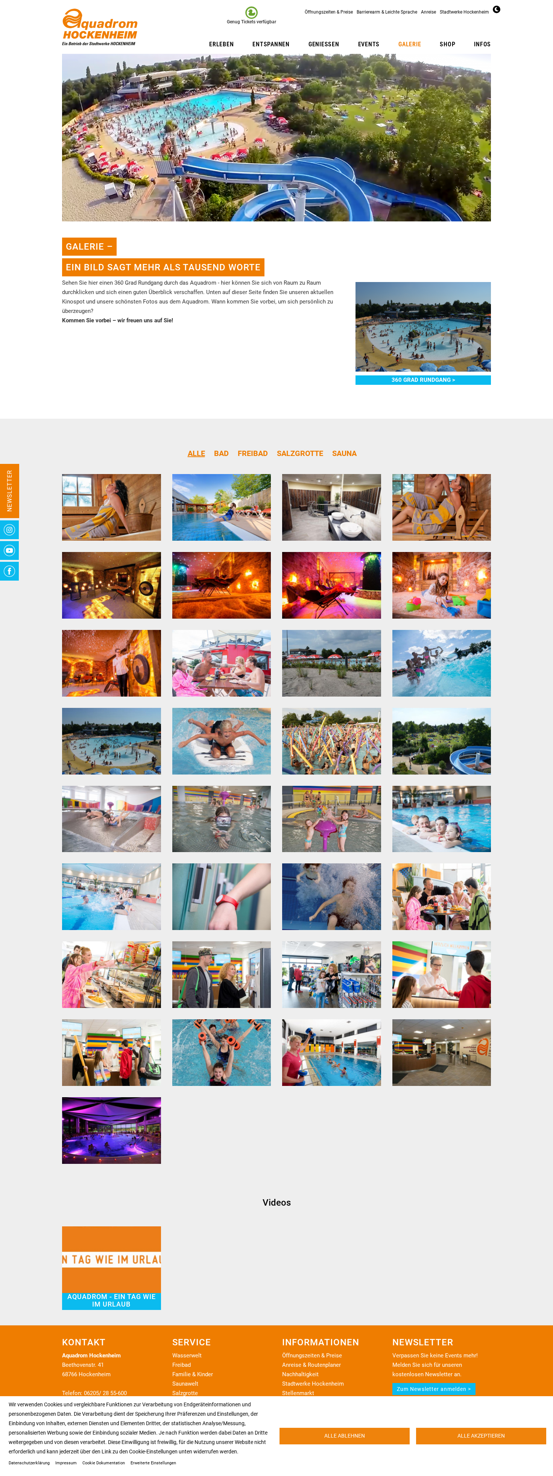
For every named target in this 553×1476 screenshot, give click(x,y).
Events (369, 44)
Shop (447, 44)
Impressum (66, 1462)
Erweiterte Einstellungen (153, 1462)
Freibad (253, 453)
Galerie (409, 44)
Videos (277, 1203)
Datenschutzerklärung (29, 1462)
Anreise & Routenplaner (311, 1365)
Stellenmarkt (298, 1393)
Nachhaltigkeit (300, 1374)
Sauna (344, 453)
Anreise (428, 12)
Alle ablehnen (344, 1436)
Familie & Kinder (192, 1374)
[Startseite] (102, 27)
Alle (196, 453)
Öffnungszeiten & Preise (329, 12)
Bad (221, 453)
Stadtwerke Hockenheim (464, 12)
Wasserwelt (187, 1355)
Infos (482, 44)
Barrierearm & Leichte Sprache (387, 12)
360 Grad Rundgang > (423, 380)
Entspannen (271, 44)
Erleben (221, 44)
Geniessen (323, 44)
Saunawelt (185, 1383)
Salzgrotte (300, 453)
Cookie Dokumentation (103, 1462)
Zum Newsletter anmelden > (434, 1389)
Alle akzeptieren (481, 1436)
